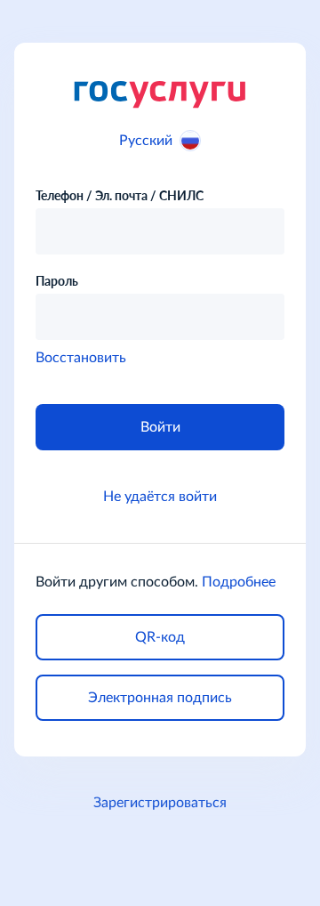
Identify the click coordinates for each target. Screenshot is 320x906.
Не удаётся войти (160, 496)
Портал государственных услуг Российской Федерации (160, 93)
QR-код (160, 637)
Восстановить (81, 358)
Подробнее (239, 582)
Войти (160, 427)
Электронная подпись (160, 698)
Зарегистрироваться (160, 803)
